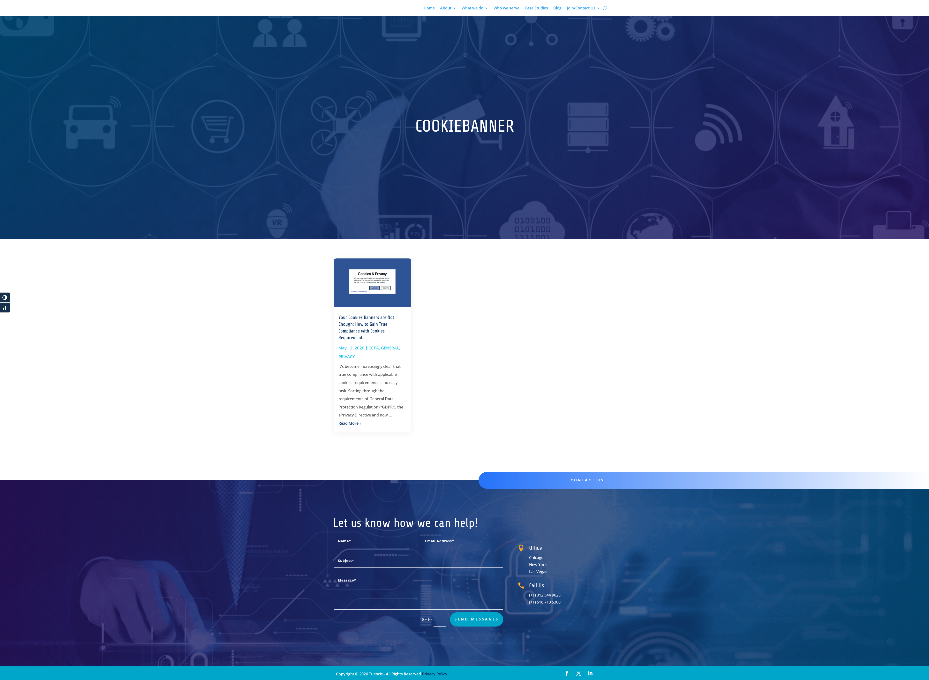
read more (348, 423)
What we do (472, 8)
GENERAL (390, 348)
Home (429, 8)
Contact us (587, 480)
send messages (477, 619)
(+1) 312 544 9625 (545, 595)
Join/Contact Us (581, 8)
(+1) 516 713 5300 (545, 602)
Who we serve (506, 8)
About (445, 8)
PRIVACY (346, 356)
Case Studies (536, 8)
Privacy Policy (434, 674)
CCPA (373, 348)
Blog (557, 8)
